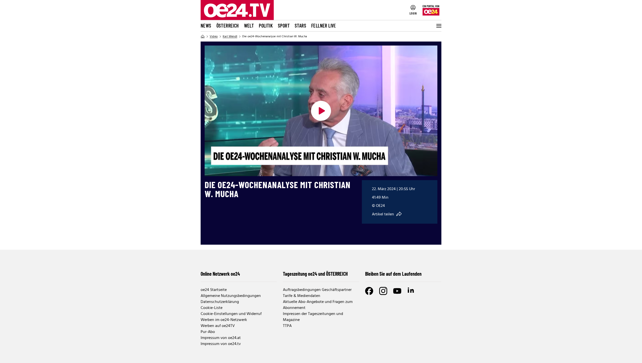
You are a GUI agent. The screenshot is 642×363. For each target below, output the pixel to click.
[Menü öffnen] (438, 26)
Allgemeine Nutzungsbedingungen (231, 296)
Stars (300, 26)
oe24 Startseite (214, 290)
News (206, 26)
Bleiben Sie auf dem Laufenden (393, 274)
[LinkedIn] (411, 291)
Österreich (227, 26)
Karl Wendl (230, 37)
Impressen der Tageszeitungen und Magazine (313, 317)
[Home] (203, 37)
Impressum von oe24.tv (221, 344)
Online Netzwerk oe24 (220, 274)
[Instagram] (383, 291)
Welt (249, 26)
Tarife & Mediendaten (301, 296)
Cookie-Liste (211, 308)
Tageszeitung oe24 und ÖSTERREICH (315, 274)
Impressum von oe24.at (221, 338)
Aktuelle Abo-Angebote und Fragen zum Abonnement (318, 305)
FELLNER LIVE (323, 26)
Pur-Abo (208, 332)
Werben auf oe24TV (218, 326)
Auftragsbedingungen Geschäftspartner (317, 290)
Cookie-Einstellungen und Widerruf (231, 314)
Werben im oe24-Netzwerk (224, 320)
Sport (284, 26)
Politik (266, 26)
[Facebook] (369, 291)
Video (214, 37)
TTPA (287, 326)
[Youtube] (397, 291)
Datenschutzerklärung (220, 302)
